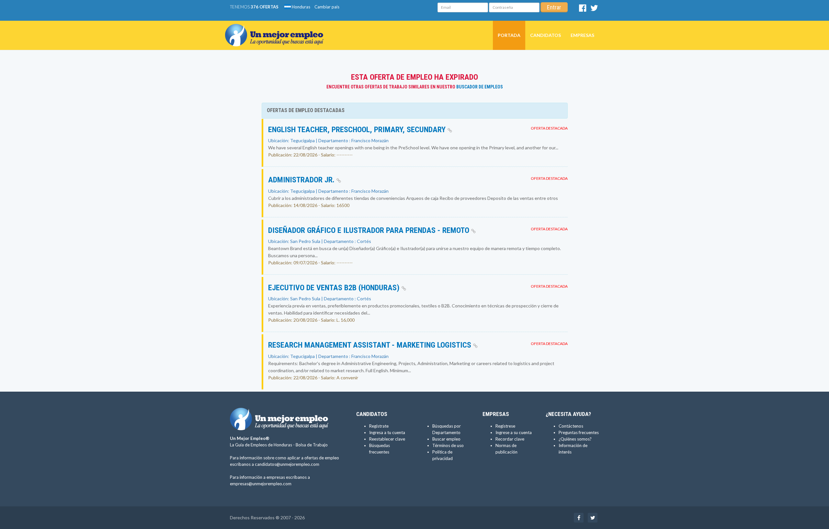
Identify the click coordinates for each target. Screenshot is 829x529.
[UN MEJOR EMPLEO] (276, 29)
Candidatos (545, 35)
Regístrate (379, 426)
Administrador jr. (302, 179)
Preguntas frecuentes (579, 432)
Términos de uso (448, 445)
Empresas (582, 35)
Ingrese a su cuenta (513, 432)
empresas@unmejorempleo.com (260, 483)
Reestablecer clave (387, 439)
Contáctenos (571, 426)
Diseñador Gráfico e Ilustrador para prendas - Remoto (369, 230)
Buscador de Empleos (479, 86)
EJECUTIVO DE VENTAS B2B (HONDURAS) (335, 287)
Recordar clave (509, 439)
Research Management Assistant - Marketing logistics (370, 345)
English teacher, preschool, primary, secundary (358, 129)
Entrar (554, 7)
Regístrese (505, 426)
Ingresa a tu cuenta (387, 432)
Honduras (300, 6)
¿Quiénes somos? (575, 439)
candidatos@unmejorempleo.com (287, 464)
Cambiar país (326, 6)
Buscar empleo (446, 439)
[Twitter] (594, 9)
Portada (509, 35)
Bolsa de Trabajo (312, 444)
